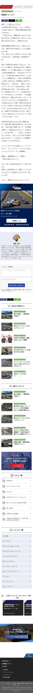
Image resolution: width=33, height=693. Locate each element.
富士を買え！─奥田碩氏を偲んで (21, 395)
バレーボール (17, 7)
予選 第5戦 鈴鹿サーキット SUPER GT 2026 (12, 605)
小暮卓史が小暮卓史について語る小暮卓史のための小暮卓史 (17, 519)
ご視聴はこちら (16, 221)
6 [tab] (13, 224)
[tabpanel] (16, 207)
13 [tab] (24, 224)
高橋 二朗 (22, 17)
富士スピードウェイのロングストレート (22, 419)
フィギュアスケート (12, 571)
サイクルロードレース (13, 551)
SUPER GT (9, 480)
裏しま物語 (9, 508)
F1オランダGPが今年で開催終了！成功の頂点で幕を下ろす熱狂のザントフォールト (22, 432)
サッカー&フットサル (12, 546)
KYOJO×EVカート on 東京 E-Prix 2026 (22, 351)
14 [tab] (26, 224)
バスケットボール (11, 566)
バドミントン (9, 581)
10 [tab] (19, 224)
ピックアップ (9, 586)
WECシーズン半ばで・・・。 (20, 375)
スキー (7, 576)
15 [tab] (28, 224)
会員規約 (5, 669)
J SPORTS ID (5, 661)
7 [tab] (14, 224)
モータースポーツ (6, 7)
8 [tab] (16, 224)
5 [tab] (11, 224)
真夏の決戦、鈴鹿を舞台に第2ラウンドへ (22, 443)
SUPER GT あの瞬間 (12, 513)
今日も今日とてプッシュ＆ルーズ (16, 497)
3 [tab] (8, 224)
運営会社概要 (6, 677)
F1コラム (9, 491)
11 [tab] (21, 224)
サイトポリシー (7, 674)
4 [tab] (9, 224)
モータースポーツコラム (13, 486)
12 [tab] (23, 224)
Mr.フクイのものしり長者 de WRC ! (16, 502)
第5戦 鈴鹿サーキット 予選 (10, 608)
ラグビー (8, 541)
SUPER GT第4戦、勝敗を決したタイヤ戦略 (21, 339)
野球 (6, 536)
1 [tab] (4, 224)
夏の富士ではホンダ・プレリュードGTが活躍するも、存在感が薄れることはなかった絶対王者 (22, 408)
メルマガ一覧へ (16, 466)
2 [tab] (6, 224)
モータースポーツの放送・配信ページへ (16, 636)
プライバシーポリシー (8, 672)
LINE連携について (6, 663)
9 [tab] (18, 224)
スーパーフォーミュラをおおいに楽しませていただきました (22, 364)
